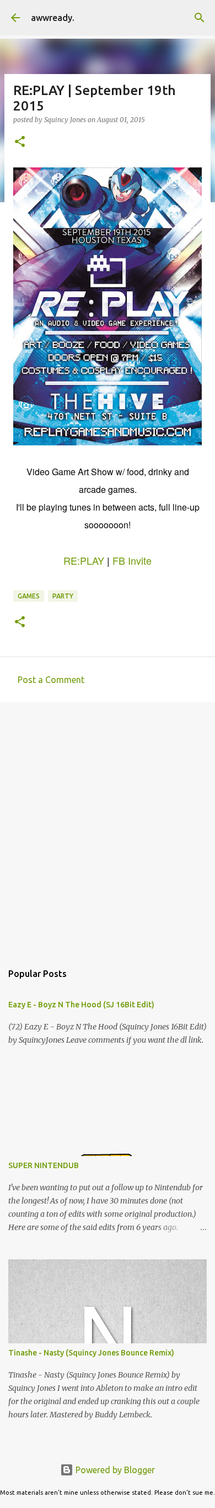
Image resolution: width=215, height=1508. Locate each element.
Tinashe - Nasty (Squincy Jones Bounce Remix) (91, 1352)
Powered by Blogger (114, 1470)
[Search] (199, 17)
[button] (19, 142)
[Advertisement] (107, 826)
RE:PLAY (83, 560)
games (29, 596)
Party (62, 596)
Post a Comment (51, 680)
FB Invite (132, 560)
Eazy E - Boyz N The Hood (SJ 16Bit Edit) (81, 1004)
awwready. (52, 18)
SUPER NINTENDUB (43, 1165)
